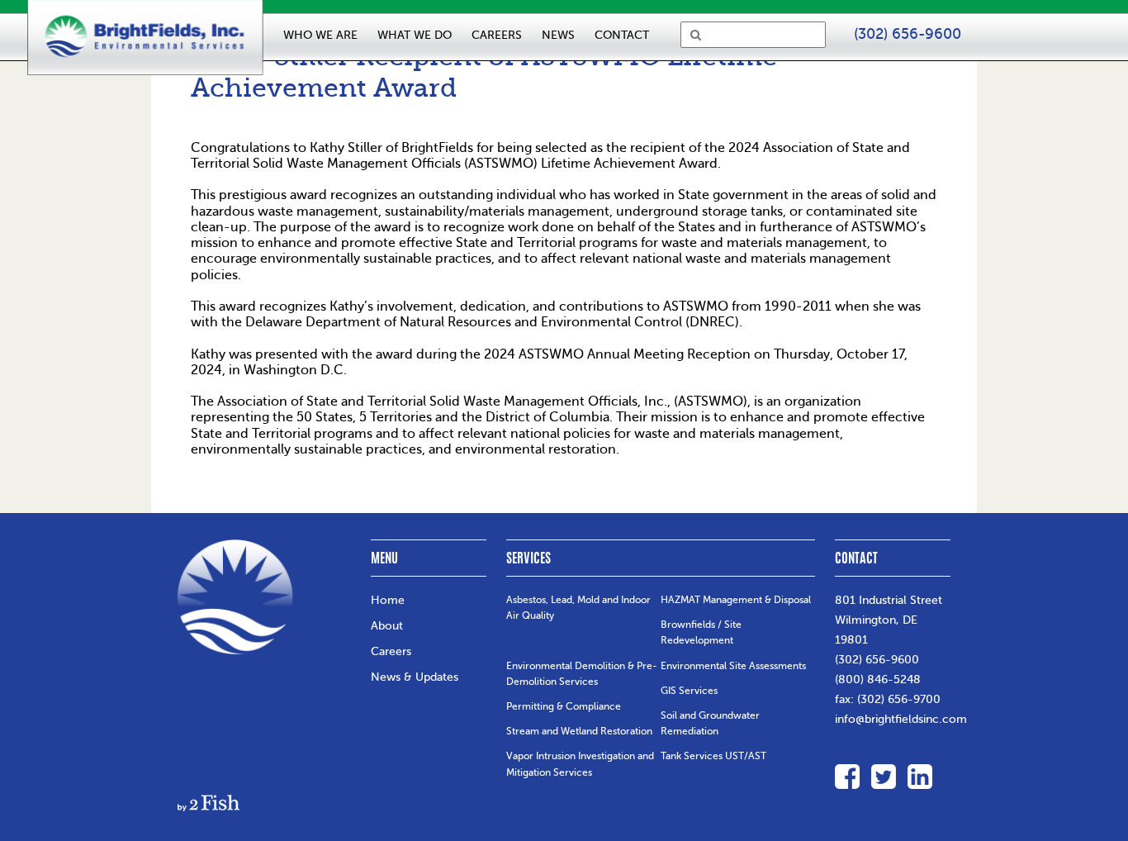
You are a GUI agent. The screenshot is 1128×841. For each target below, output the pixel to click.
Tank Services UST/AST (713, 756)
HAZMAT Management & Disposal (736, 600)
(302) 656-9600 (877, 660)
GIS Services (689, 690)
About (387, 626)
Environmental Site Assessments (733, 666)
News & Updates (414, 677)
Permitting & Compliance (563, 706)
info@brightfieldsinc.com (901, 719)
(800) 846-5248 (878, 679)
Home (388, 600)
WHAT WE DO (414, 35)
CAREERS (497, 35)
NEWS (558, 35)
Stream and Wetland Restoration (579, 731)
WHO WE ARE (320, 35)
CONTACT (622, 35)
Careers (391, 651)
